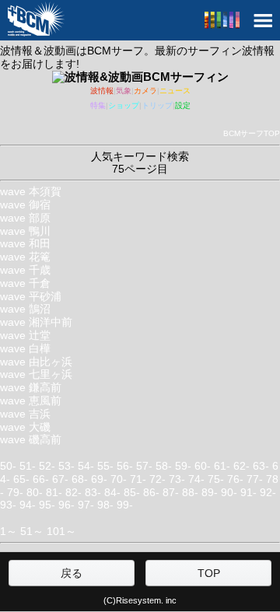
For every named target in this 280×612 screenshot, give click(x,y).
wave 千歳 (25, 270)
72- (157, 479)
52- (47, 466)
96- (66, 504)
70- (118, 479)
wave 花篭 (25, 256)
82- (73, 492)
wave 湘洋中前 (36, 322)
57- (144, 466)
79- (15, 492)
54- (86, 466)
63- (261, 466)
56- (125, 466)
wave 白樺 (25, 348)
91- (248, 492)
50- (8, 466)
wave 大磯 (25, 427)
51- (27, 466)
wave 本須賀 (30, 191)
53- (66, 466)
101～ (61, 531)
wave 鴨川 (25, 231)
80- (34, 492)
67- (60, 479)
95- (47, 504)
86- (151, 492)
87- (171, 492)
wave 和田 (25, 243)
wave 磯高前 (30, 439)
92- (268, 492)
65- (21, 479)
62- (241, 466)
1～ (8, 531)
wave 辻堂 (25, 335)
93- (8, 504)
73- (177, 479)
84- (112, 492)
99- (125, 504)
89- (209, 492)
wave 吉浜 (25, 413)
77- (255, 479)
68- (80, 479)
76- (235, 479)
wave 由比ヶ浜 (36, 361)
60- (202, 466)
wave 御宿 (25, 204)
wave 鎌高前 (30, 387)
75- (216, 479)
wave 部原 (25, 218)
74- (196, 479)
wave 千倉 (25, 283)
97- (86, 504)
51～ (32, 531)
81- (54, 492)
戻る (71, 573)
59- (183, 466)
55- (105, 466)
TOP (209, 573)
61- (222, 466)
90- (229, 492)
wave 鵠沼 (25, 309)
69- (99, 479)
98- (105, 504)
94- (27, 504)
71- (138, 479)
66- (41, 479)
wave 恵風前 (30, 400)
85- (132, 492)
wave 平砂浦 (30, 296)
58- (164, 466)
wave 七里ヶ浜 (36, 374)
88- (190, 492)
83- (93, 492)
